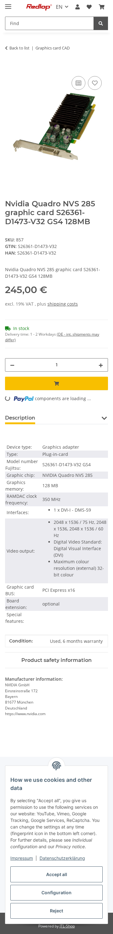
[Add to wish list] (95, 83)
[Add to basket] (10, 67)
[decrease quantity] (12, 365)
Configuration (56, 892)
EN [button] (59, 6)
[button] (77, 7)
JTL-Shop (67, 926)
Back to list (19, 48)
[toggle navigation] (8, 4)
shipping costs (62, 304)
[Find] (101, 23)
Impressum (21, 858)
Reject (56, 910)
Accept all (56, 874)
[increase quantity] (101, 365)
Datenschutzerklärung (62, 858)
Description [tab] (20, 418)
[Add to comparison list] (78, 83)
